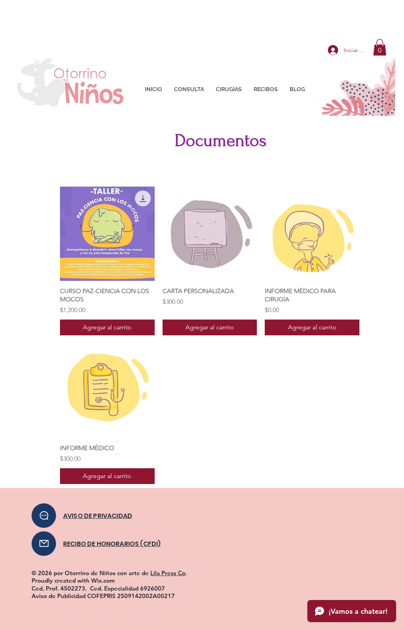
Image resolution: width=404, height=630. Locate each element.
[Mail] (44, 543)
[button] (380, 47)
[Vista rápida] (107, 234)
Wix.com (103, 580)
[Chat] (44, 515)
